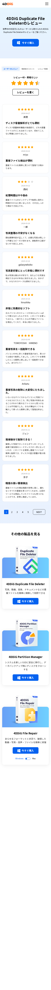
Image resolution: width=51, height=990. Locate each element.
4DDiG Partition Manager (25, 657)
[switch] (27, 759)
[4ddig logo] (7, 4)
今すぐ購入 (28, 42)
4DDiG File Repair (25, 733)
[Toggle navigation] (47, 4)
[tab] (11, 69)
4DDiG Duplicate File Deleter (25, 584)
